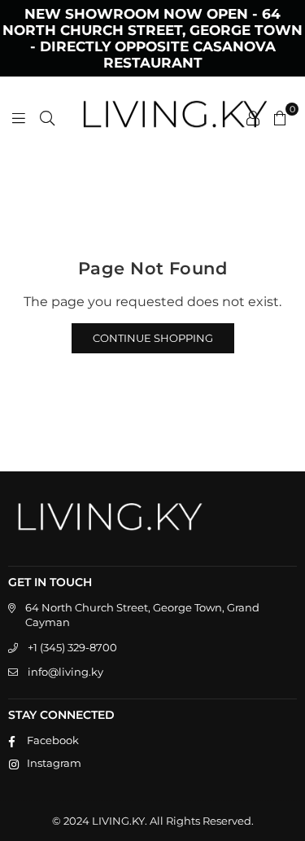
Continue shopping (153, 337)
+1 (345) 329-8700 (72, 647)
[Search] (47, 117)
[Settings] (253, 117)
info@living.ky (65, 671)
